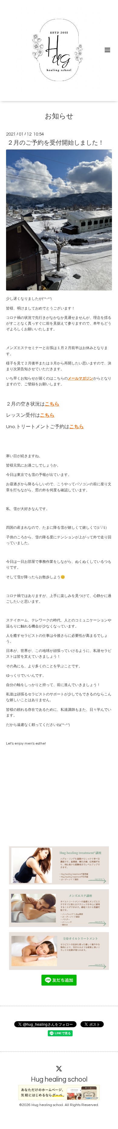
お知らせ (59, 116)
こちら (52, 404)
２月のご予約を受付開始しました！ (55, 143)
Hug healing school (59, 1079)
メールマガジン (80, 378)
